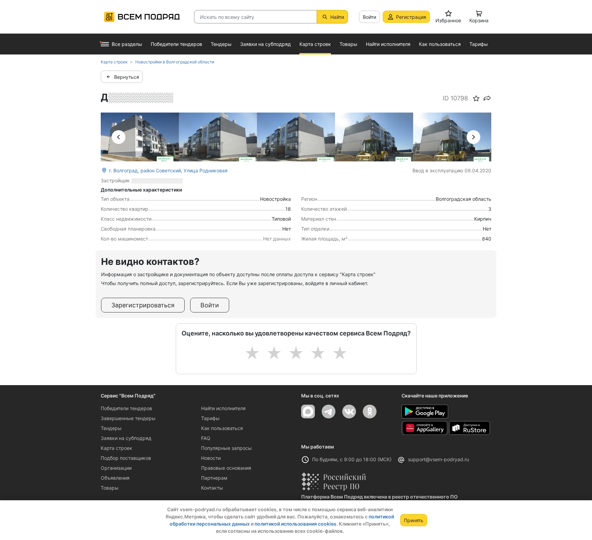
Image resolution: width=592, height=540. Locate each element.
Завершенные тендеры (128, 418)
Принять (413, 520)
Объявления (115, 478)
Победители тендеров (126, 408)
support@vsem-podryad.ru (438, 459)
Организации (116, 468)
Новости (211, 458)
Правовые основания (226, 468)
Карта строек (116, 448)
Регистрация (411, 17)
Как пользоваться (222, 428)
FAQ (205, 438)
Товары (110, 488)
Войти (369, 17)
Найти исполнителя (223, 408)
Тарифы (210, 418)
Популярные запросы (226, 448)
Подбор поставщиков (126, 458)
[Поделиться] (487, 98)
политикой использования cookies (295, 524)
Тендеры (111, 428)
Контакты (212, 488)
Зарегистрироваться (142, 305)
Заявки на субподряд (126, 438)
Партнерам (214, 478)
